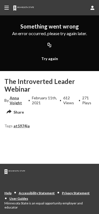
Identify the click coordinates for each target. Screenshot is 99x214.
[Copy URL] (49, 45)
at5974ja (21, 125)
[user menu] (92, 7)
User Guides (18, 198)
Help (8, 193)
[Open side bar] (6, 7)
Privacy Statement (76, 193)
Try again (49, 58)
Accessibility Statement (37, 193)
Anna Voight (16, 100)
